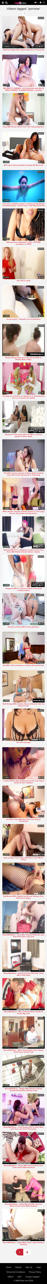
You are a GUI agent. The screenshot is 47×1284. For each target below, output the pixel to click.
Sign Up (28, 1267)
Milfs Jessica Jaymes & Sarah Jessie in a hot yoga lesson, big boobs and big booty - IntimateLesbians (23, 513)
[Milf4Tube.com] (20, 3)
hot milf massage (24, 742)
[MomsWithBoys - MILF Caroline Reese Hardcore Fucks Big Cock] (23, 994)
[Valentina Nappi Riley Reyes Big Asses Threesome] (23, 32)
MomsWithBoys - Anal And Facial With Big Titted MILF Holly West (23, 974)
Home (8, 1267)
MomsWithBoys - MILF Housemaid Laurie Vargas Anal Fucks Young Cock (23, 1051)
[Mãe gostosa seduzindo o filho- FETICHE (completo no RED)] (23, 224)
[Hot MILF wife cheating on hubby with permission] (23, 648)
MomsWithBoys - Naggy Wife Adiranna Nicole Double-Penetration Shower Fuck (23, 1089)
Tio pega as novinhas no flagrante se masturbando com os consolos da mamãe (23, 397)
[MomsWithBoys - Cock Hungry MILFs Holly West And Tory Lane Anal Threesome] (23, 1109)
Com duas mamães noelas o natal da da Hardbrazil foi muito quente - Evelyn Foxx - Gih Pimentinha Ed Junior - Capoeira (23, 205)
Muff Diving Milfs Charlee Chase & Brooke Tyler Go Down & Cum (23, 705)
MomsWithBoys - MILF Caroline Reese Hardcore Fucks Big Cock (23, 1012)
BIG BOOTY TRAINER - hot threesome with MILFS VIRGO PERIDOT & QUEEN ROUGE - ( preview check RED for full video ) (23, 90)
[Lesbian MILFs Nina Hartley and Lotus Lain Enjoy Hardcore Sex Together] (23, 763)
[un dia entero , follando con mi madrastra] (23, 301)
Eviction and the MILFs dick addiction (23, 627)
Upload (18, 1267)
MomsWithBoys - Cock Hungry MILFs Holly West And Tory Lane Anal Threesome (23, 1128)
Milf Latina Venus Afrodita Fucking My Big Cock (23, 165)
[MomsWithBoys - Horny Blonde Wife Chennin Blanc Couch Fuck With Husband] (23, 1186)
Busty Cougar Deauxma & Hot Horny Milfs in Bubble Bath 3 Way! (23, 358)
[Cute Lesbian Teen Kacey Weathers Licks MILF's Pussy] (23, 840)
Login (38, 1267)
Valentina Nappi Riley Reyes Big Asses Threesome (23, 50)
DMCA (10, 1277)
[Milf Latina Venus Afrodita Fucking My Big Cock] (23, 148)
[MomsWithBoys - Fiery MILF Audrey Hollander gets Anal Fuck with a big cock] (23, 917)
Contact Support (32, 1277)
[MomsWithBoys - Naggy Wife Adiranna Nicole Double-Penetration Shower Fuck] (23, 1071)
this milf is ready (23, 281)
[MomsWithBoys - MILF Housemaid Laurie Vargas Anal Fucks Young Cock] (23, 1032)
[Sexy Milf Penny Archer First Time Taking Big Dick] (23, 109)
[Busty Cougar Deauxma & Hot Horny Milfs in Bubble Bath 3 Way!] (23, 340)
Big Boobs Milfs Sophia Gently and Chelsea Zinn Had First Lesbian (23, 897)
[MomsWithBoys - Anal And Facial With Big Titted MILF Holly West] (23, 955)
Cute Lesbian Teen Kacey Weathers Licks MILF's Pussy (23, 859)
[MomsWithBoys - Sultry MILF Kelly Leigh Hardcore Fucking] (23, 1225)
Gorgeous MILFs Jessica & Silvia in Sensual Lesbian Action (23, 589)
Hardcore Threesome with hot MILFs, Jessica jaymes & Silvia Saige (23, 435)
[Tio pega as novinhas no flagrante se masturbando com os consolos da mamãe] (23, 378)
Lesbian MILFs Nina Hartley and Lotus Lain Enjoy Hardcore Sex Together (23, 782)
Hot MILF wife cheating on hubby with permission (23, 665)
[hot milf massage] (23, 725)
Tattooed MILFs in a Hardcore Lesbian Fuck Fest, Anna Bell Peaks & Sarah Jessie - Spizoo (23, 551)
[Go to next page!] (27, 1252)
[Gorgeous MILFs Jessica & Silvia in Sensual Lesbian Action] (23, 571)
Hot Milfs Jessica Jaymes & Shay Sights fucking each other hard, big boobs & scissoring (23, 474)
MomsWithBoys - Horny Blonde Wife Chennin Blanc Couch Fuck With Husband (23, 1205)
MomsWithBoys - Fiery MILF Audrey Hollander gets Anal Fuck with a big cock (23, 936)
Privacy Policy (35, 1272)
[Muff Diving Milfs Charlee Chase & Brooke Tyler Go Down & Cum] (23, 686)
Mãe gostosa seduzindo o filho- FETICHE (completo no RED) (23, 243)
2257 (19, 1277)
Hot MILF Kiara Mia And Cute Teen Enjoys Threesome (23, 820)
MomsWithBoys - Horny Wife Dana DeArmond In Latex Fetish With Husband (23, 1166)
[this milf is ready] (23, 263)
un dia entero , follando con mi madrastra (23, 319)
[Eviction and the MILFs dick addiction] (23, 609)
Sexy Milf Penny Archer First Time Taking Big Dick (23, 127)
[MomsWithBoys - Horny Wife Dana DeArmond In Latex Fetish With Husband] (23, 1148)
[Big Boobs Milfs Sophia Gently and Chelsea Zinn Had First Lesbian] (23, 879)
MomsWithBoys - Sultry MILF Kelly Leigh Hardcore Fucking (23, 1243)
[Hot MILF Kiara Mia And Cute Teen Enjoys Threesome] (23, 802)
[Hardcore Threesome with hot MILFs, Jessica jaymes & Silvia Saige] (23, 417)
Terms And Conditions (15, 1272)
